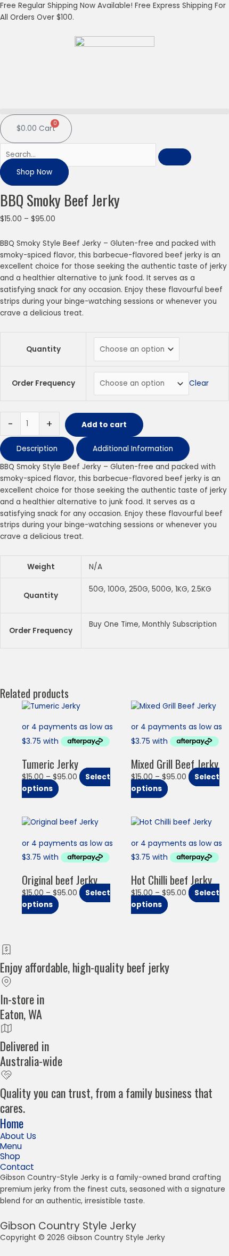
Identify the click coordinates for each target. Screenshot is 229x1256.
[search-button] (174, 156)
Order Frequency (43, 383)
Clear (199, 383)
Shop (10, 1156)
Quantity (43, 349)
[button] (114, 111)
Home (11, 1123)
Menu (11, 1146)
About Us (18, 1136)
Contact (17, 1166)
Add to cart (104, 425)
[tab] (37, 449)
